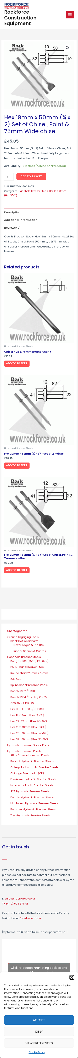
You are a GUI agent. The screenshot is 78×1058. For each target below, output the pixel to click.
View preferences (39, 1043)
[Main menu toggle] (70, 15)
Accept (39, 1020)
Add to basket (31, 176)
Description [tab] (12, 212)
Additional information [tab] (20, 220)
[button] (72, 977)
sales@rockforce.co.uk (20, 898)
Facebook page (30, 918)
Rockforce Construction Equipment (20, 18)
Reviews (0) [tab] (12, 227)
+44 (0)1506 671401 (16, 903)
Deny (39, 1031)
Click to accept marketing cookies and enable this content (39, 970)
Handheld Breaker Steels (33, 191)
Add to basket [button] (16, 363)
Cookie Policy (37, 1052)
